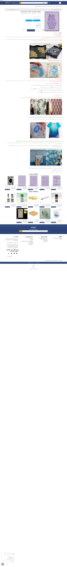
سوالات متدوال (45, 241)
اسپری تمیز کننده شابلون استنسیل (22, 204)
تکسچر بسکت (60, 219)
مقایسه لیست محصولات (44, 239)
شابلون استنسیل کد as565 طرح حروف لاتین (44, 187)
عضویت (21, 231)
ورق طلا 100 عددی (25, 219)
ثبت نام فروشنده (30, 244)
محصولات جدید (45, 240)
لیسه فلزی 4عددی (13, 204)
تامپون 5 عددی (37, 204)
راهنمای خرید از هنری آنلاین (58, 238)
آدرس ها (31, 240)
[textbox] (34, 3)
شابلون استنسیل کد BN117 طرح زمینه (11, 187)
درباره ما (61, 239)
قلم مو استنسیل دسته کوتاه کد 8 (45, 204)
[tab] (60, 32)
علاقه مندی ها (31, 243)
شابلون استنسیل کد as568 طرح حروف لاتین (33, 187)
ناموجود (60, 194)
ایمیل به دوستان (38, 27)
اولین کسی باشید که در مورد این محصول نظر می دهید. (28, 13)
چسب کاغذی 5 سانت (47, 219)
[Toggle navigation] (49, 3)
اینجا (34, 148)
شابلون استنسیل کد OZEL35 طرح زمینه (21, 187)
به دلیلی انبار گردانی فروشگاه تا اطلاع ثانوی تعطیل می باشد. (27, 242)
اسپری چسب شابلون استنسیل (58, 204)
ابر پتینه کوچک (37, 219)
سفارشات (31, 239)
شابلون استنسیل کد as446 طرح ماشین (56, 187)
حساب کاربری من (30, 238)
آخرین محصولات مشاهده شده (43, 238)
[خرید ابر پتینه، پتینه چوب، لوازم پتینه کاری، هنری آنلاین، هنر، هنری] (33, 213)
